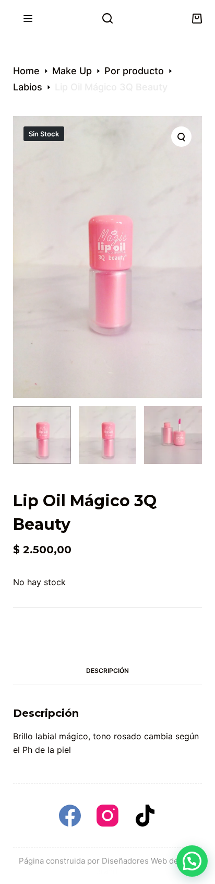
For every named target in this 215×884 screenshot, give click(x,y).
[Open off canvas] (27, 18)
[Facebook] (70, 816)
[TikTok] (145, 816)
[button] (192, 861)
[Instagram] (107, 816)
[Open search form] (107, 18)
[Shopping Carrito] (197, 19)
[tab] (107, 670)
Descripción (107, 670)
